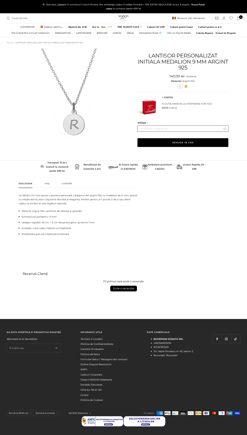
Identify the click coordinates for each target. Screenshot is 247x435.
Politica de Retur (90, 354)
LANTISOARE (83, 32)
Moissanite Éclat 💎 (150, 32)
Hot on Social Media (179, 32)
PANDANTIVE (63, 32)
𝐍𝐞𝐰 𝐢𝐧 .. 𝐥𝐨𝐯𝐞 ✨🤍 (102, 26)
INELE (130, 32)
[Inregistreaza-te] (56, 348)
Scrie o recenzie (123, 288)
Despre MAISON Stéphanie (96, 379)
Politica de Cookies (91, 400)
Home (10, 42)
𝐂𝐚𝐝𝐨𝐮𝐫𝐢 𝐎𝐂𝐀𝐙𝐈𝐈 (155, 26)
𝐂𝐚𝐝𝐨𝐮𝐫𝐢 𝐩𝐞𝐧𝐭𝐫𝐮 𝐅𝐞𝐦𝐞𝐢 (181, 26)
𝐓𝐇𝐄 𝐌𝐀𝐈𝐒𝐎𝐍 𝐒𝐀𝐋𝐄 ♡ (129, 26)
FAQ (47, 183)
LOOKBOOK (27, 26)
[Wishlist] (231, 18)
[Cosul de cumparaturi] (238, 18)
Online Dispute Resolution (95, 364)
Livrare (67, 183)
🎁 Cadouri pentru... (51, 26)
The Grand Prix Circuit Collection (30, 32)
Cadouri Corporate (91, 374)
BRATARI (102, 32)
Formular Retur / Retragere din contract (104, 359)
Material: (176, 81)
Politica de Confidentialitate (96, 344)
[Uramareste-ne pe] (217, 339)
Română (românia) (45, 413)
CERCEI (117, 32)
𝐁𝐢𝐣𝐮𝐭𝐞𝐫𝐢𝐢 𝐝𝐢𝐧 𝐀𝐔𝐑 (77, 26)
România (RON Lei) (18, 413)
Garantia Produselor (92, 349)
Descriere (25, 183)
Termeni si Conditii (91, 339)
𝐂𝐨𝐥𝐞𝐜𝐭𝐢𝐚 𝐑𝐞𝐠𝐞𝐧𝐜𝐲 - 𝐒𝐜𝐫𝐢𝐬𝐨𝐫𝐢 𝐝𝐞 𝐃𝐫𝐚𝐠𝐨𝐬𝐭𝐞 (216, 32)
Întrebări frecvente (91, 384)
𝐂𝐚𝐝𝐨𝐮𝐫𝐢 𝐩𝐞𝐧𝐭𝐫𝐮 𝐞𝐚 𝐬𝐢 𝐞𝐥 (209, 26)
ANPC (83, 369)
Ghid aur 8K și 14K (91, 389)
